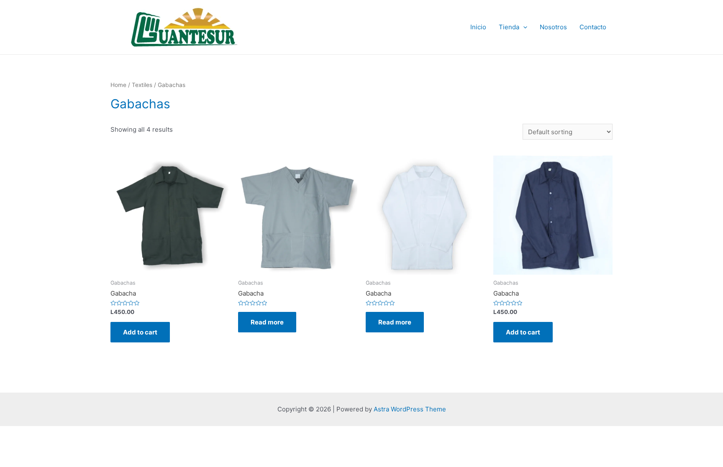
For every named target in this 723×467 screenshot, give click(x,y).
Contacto (592, 27)
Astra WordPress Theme (410, 409)
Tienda (509, 27)
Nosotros (553, 27)
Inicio (478, 27)
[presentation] (523, 27)
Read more (267, 322)
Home (118, 85)
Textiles (142, 85)
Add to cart (140, 332)
